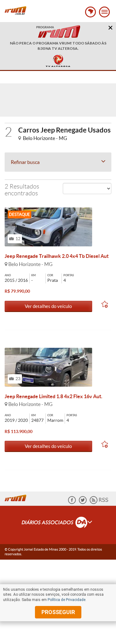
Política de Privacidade (66, 600)
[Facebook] (72, 502)
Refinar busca (25, 162)
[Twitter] (83, 502)
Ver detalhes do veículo (48, 306)
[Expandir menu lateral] (104, 12)
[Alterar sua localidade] (90, 12)
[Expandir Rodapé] (58, 523)
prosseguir (58, 612)
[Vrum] (17, 497)
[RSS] (99, 502)
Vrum (15, 10)
